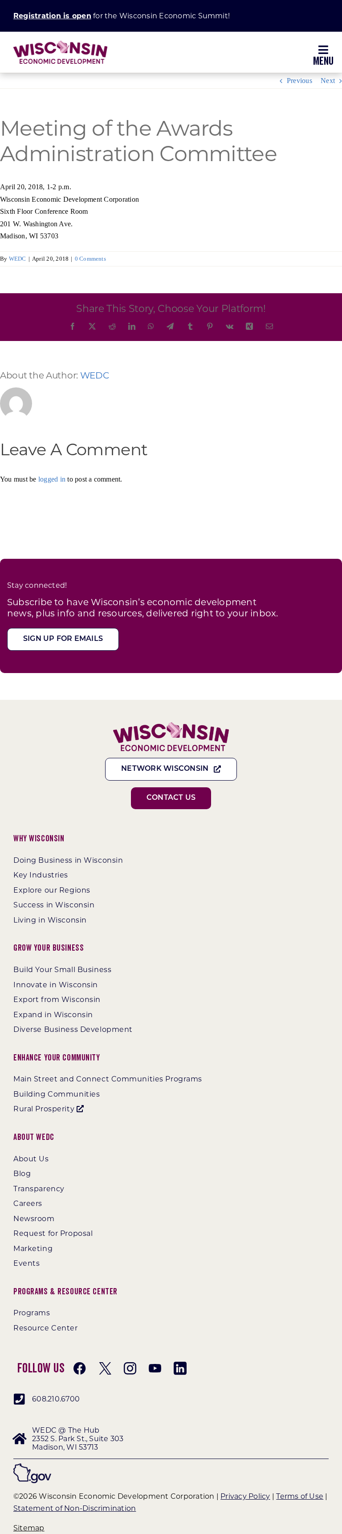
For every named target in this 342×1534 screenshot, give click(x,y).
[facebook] (79, 1368)
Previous (299, 80)
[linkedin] (180, 1368)
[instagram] (130, 1368)
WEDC (17, 258)
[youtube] (155, 1368)
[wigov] (32, 1467)
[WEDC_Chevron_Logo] (60, 44)
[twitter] (105, 1368)
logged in (51, 479)
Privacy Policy (245, 1496)
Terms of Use (299, 1496)
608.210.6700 (56, 1399)
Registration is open (52, 16)
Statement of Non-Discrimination (74, 1508)
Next (328, 80)
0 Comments (90, 258)
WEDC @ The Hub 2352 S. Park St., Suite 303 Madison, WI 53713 (77, 1438)
